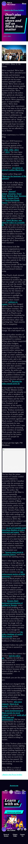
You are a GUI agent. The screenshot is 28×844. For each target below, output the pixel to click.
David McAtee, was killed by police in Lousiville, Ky (13, 223)
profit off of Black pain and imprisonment (14, 717)
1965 (6, 150)
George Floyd (13, 198)
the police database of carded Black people (12, 634)
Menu (24, 3)
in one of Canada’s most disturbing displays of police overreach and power (14, 530)
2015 (7, 152)
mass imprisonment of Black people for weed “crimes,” (12, 713)
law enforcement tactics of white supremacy (13, 574)
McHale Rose (12, 196)
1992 (11, 150)
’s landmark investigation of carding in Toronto (12, 603)
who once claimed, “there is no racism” (12, 704)
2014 (16, 150)
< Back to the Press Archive (14, 10)
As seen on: (14, 785)
